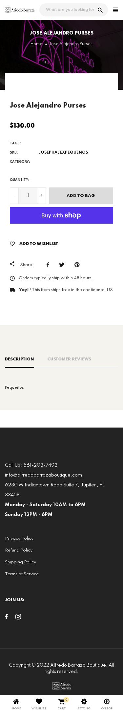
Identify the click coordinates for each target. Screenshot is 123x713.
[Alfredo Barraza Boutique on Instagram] (18, 618)
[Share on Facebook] (49, 265)
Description (19, 359)
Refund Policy (18, 550)
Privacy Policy (19, 538)
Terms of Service (22, 574)
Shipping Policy (20, 562)
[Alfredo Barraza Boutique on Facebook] (6, 618)
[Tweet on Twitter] (63, 265)
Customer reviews (69, 359)
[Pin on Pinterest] (78, 265)
